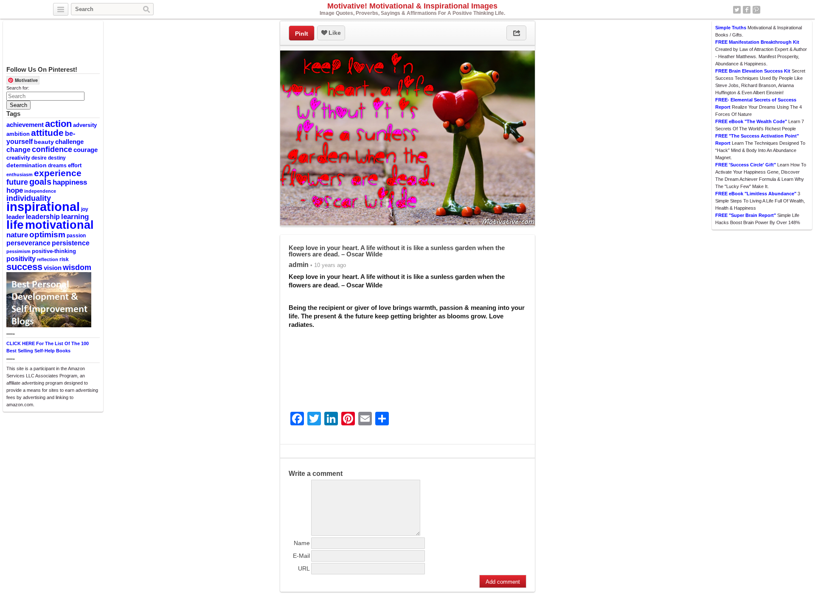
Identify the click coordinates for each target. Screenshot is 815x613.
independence (40, 191)
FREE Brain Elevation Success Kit (752, 70)
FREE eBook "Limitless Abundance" (755, 193)
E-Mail (301, 555)
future (17, 181)
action (58, 123)
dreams (57, 165)
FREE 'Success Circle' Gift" (745, 164)
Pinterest (756, 10)
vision (53, 267)
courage (85, 149)
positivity (21, 258)
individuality (28, 198)
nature (17, 235)
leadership (43, 216)
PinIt (301, 33)
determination (26, 165)
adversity (85, 125)
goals (40, 181)
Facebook (746, 10)
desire (39, 158)
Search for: (17, 87)
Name (302, 543)
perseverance (28, 243)
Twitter (737, 10)
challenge (69, 141)
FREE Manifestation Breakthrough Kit (757, 42)
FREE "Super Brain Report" (745, 215)
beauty (44, 141)
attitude (47, 133)
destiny (57, 158)
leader (15, 217)
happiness (70, 182)
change (18, 149)
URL (304, 568)
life (15, 224)
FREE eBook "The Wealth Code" (751, 121)
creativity (18, 158)
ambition (18, 134)
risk (64, 259)
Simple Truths (730, 27)
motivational (59, 224)
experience (58, 173)
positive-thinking (54, 251)
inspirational (43, 207)
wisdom (77, 267)
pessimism (18, 251)
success (24, 267)
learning (75, 217)
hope (14, 190)
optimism (47, 234)
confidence (52, 149)
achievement (25, 124)
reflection (47, 259)
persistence (71, 243)
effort (75, 165)
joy (84, 209)
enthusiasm (19, 174)
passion (76, 236)
